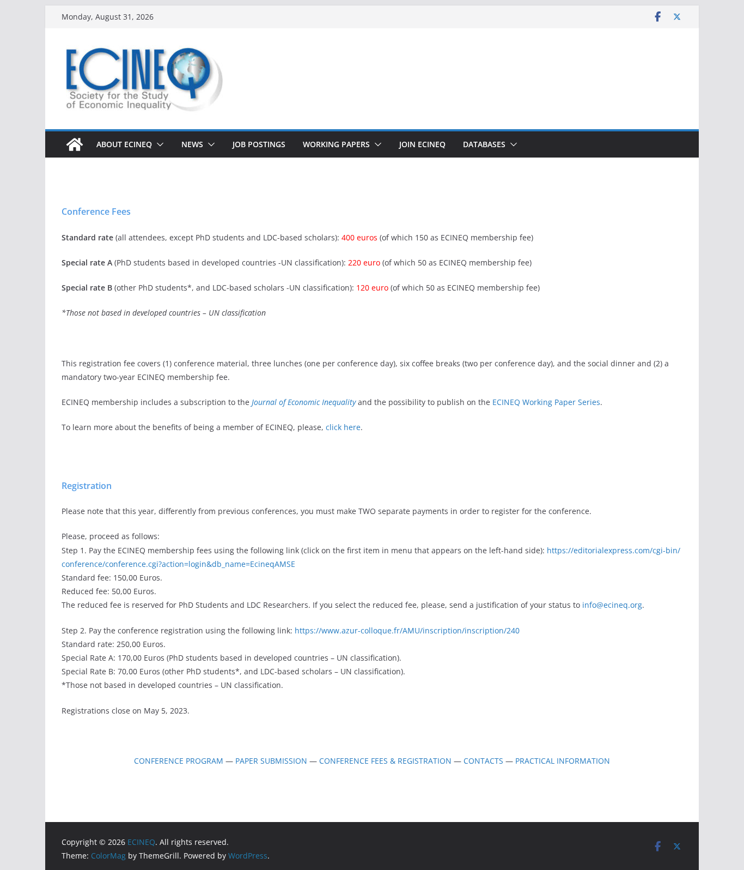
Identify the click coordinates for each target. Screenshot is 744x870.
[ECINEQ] (75, 144)
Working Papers (336, 144)
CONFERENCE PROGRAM (178, 761)
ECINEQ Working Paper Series (546, 402)
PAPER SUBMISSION (271, 761)
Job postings (259, 144)
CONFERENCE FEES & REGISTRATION (385, 761)
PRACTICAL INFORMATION (562, 761)
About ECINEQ (124, 144)
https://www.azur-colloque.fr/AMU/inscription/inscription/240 (407, 630)
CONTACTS (483, 761)
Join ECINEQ (422, 144)
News (192, 144)
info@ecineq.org (612, 605)
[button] (158, 144)
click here (343, 427)
